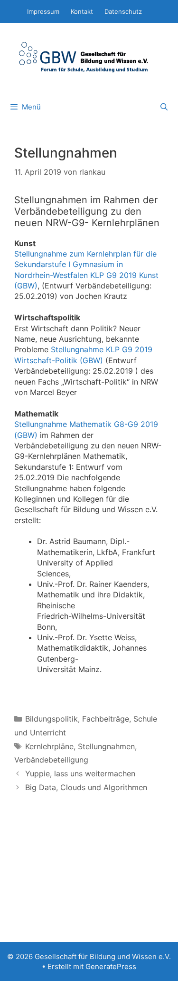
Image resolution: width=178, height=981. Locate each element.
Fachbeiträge (105, 718)
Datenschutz (123, 11)
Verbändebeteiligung (51, 759)
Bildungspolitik (51, 718)
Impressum (43, 11)
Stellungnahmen (106, 746)
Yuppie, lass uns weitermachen (80, 773)
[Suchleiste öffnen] (164, 107)
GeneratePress (110, 966)
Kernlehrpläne (49, 746)
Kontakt (82, 11)
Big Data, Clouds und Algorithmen (86, 787)
